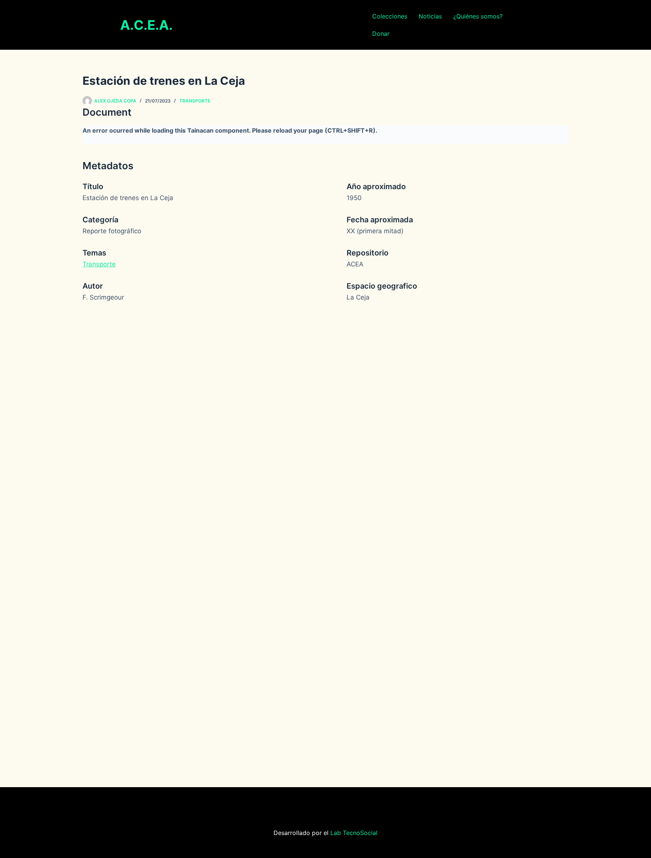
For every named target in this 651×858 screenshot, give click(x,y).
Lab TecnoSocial (353, 833)
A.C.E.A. (146, 25)
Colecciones (389, 16)
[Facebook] (314, 804)
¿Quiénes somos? (478, 16)
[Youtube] (336, 804)
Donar (381, 33)
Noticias (430, 16)
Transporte (194, 101)
